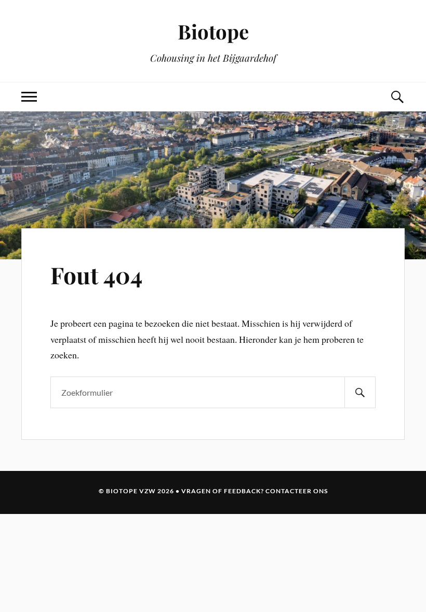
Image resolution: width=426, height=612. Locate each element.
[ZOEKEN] (360, 392)
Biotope (213, 31)
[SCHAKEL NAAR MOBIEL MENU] (29, 96)
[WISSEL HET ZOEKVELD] (397, 96)
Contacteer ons (296, 491)
